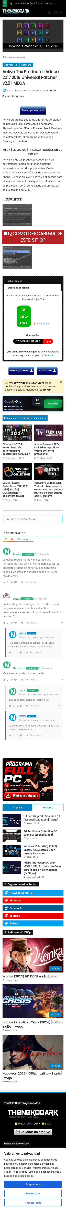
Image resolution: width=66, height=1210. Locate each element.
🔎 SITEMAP (33, 1123)
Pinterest (15, 900)
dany (35, 637)
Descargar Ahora (32, 110)
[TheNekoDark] (16, 12)
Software (26, 64)
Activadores (19, 57)
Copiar (47, 341)
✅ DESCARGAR (23, 316)
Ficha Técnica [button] (14, 281)
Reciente (47, 807)
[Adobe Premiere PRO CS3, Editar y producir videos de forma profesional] (48, 433)
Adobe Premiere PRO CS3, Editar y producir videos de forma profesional (46, 449)
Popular (17, 807)
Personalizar (33, 1193)
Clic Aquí (48, 355)
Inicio (8, 57)
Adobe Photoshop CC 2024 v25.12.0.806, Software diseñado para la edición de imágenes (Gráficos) (42, 868)
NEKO (10, 90)
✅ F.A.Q (46, 1123)
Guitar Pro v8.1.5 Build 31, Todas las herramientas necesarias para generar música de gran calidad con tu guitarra (48, 489)
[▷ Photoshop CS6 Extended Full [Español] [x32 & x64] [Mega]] (12, 820)
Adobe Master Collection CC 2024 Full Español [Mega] (40, 833)
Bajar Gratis (45, 370)
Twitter (13, 923)
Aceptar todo (33, 1184)
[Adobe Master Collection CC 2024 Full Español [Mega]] (12, 836)
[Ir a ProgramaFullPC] (33, 779)
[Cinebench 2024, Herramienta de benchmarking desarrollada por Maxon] (17, 433)
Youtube (14, 915)
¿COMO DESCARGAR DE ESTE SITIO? (35, 236)
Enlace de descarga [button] (18, 287)
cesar (36, 720)
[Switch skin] (49, 13)
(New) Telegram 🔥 (21, 892)
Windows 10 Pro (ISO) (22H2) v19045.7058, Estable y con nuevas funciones (40, 850)
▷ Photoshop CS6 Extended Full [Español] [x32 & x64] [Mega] (42, 817)
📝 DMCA (20, 1123)
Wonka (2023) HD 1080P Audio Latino (30, 976)
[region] (33, 1179)
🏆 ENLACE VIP (41, 323)
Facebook (15, 908)
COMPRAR (53, 404)
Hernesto (37, 694)
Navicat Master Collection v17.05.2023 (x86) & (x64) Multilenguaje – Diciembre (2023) (15, 489)
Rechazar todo (33, 1202)
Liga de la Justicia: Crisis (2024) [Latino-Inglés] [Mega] (33, 1024)
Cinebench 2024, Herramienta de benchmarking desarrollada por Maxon (16, 449)
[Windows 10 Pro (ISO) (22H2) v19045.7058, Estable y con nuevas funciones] (12, 851)
